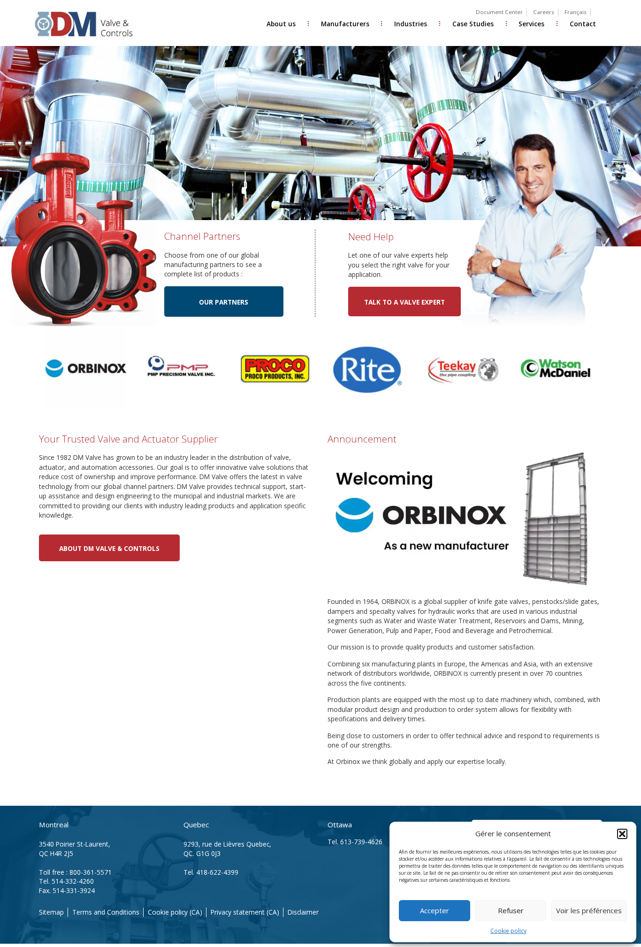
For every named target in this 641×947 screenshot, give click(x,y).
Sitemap (51, 912)
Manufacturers (345, 23)
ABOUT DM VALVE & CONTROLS (109, 548)
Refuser (511, 910)
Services (531, 23)
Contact (583, 23)
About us (281, 23)
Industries (410, 23)
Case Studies (473, 23)
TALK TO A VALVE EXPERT (404, 302)
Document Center (499, 11)
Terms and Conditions (105, 912)
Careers (543, 11)
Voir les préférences (589, 910)
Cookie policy (508, 931)
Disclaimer (303, 912)
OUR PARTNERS (223, 302)
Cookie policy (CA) (175, 912)
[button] (622, 834)
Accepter (434, 910)
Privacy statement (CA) (245, 912)
